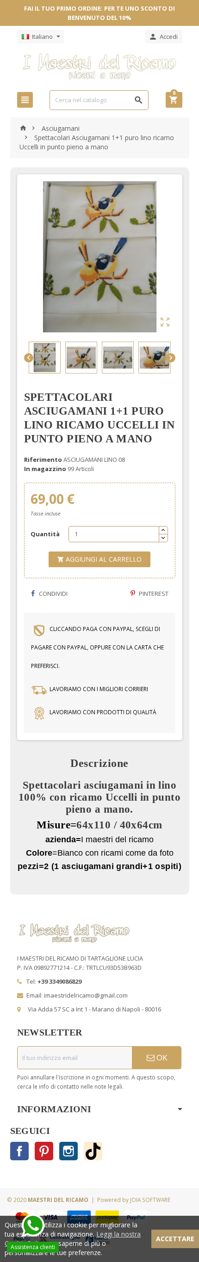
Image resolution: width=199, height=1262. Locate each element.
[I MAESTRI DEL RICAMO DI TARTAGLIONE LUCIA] (99, 66)
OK (161, 1057)
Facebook (19, 1151)
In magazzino (45, 469)
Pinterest (152, 593)
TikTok (93, 1151)
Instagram (68, 1151)
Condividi (52, 593)
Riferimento (43, 459)
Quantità (45, 534)
